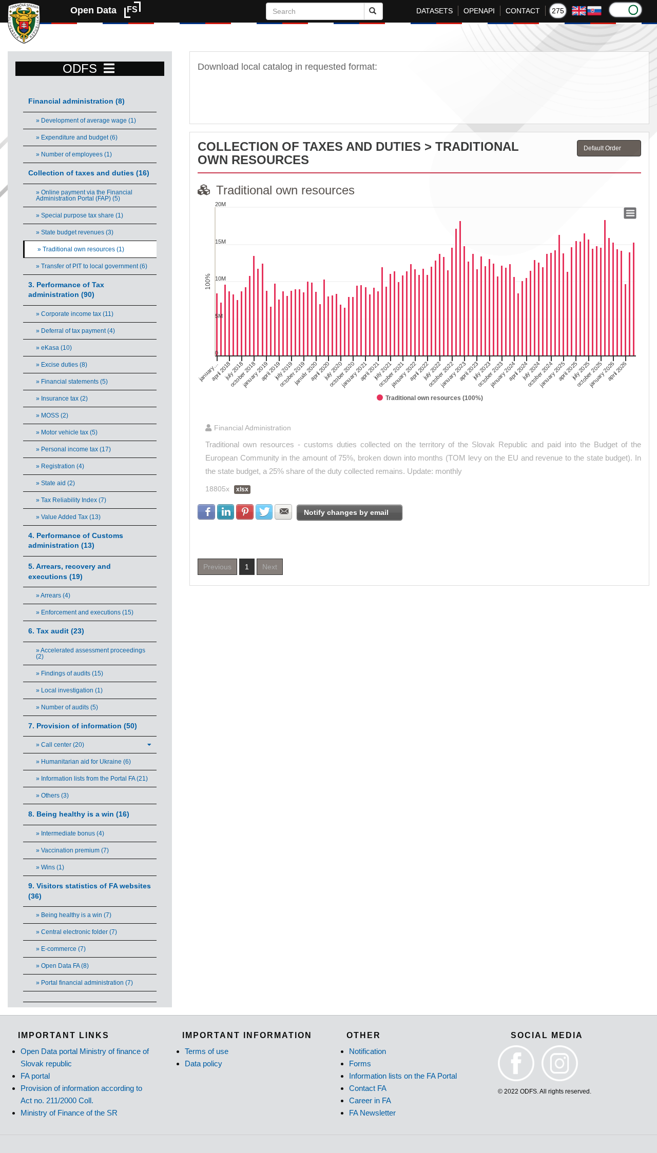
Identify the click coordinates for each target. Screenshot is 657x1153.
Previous (217, 567)
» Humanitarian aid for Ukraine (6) (83, 761)
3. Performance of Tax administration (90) (66, 290)
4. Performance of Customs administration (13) (75, 541)
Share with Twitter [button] (264, 512)
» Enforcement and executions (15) (84, 612)
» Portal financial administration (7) (84, 982)
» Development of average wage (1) (86, 120)
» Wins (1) (50, 867)
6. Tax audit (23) (56, 631)
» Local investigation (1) (69, 690)
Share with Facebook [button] (206, 512)
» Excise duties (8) (61, 364)
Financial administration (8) (76, 101)
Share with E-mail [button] (283, 512)
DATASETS (434, 11)
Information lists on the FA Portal (403, 1075)
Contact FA (368, 1088)
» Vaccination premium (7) (72, 850)
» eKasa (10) (54, 347)
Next (269, 567)
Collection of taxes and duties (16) (88, 173)
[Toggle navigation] (109, 69)
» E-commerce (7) (61, 948)
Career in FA (370, 1100)
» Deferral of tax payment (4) (75, 330)
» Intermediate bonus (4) (70, 833)
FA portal (35, 1075)
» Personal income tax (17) (73, 449)
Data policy (203, 1063)
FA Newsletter (372, 1112)
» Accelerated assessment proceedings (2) (90, 653)
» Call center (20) (60, 744)
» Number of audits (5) (67, 707)
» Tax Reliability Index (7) (71, 500)
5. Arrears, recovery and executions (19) (69, 572)
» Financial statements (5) (72, 381)
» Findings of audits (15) (69, 673)
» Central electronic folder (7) (76, 932)
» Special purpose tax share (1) (79, 215)
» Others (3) (52, 795)
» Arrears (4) (53, 595)
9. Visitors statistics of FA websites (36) (89, 891)
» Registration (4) (60, 466)
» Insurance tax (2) (62, 398)
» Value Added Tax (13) (68, 517)
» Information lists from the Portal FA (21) (92, 778)
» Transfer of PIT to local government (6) (91, 266)
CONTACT (523, 11)
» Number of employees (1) (74, 154)
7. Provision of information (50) (82, 726)
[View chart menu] (630, 213)
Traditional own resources (285, 190)
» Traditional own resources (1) (80, 249)
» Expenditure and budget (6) (77, 137)
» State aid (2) (55, 483)
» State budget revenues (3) (74, 232)
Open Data (93, 10)
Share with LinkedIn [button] (226, 512)
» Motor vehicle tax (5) (67, 432)
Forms (360, 1063)
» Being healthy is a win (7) (73, 915)
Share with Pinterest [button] (245, 512)
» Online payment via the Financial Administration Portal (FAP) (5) (84, 195)
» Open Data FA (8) (62, 965)
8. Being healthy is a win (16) (78, 814)
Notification (367, 1051)
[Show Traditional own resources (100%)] (430, 398)
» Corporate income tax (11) (74, 313)
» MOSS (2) (52, 415)
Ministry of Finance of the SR (69, 1112)
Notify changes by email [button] (346, 512)
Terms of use (206, 1051)
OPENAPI (479, 11)
